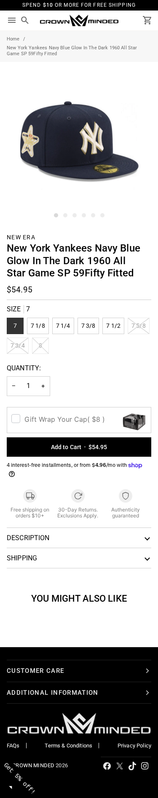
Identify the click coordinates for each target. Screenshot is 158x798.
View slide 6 (102, 215)
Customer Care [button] (35, 671)
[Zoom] (15, 204)
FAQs (13, 745)
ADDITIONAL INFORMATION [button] (53, 692)
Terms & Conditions (68, 745)
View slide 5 (93, 215)
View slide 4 (84, 215)
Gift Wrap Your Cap (64, 419)
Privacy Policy (134, 745)
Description (28, 538)
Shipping (22, 558)
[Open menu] (12, 21)
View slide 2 (65, 215)
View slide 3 (74, 215)
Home (13, 39)
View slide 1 (56, 215)
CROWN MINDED (33, 765)
